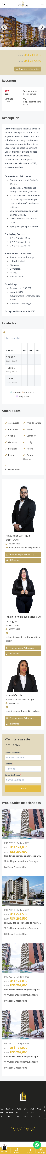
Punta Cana (19, 1112)
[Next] (42, 27)
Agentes (32, 1112)
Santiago (26, 1112)
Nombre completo (13, 752)
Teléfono (9, 764)
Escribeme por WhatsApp (22, 554)
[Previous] (4, 27)
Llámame (14, 560)
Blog (44, 1112)
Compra (1, 1112)
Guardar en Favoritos (29, 69)
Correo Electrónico (13, 775)
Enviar (23, 788)
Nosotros (39, 1112)
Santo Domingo (9, 1112)
